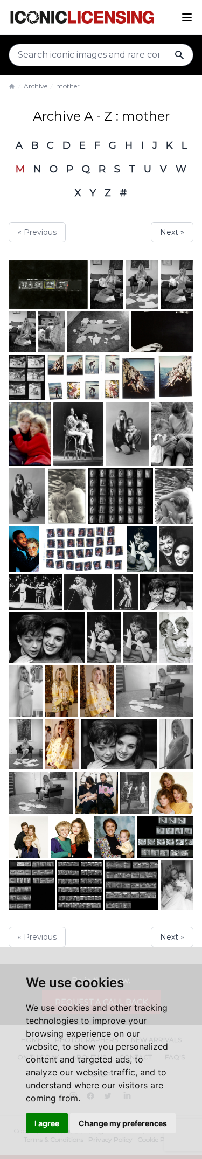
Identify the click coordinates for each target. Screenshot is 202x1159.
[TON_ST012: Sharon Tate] (176, 744)
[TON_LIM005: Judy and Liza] (176, 549)
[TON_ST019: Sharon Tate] (98, 331)
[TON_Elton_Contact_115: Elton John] (131, 885)
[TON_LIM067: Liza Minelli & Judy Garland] (78, 434)
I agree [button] (46, 1123)
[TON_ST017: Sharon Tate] (51, 331)
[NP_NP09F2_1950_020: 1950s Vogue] (64, 377)
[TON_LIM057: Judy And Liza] (88, 592)
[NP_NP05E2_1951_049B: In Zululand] (27, 377)
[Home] (12, 86)
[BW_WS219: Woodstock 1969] (174, 496)
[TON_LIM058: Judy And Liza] (126, 592)
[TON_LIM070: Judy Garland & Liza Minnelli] (47, 637)
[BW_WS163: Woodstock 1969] (172, 434)
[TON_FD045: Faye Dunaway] (177, 885)
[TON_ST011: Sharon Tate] (26, 690)
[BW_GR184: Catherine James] (120, 496)
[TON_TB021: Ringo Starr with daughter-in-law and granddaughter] (96, 793)
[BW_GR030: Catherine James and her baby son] (127, 434)
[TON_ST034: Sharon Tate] (154, 690)
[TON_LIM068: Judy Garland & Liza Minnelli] (166, 592)
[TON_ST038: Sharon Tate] (142, 284)
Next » (172, 232)
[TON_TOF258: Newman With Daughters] (172, 793)
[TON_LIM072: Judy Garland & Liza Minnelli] (140, 637)
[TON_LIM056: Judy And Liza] (35, 592)
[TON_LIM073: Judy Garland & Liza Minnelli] (104, 637)
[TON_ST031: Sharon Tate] (22, 331)
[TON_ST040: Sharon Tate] (62, 744)
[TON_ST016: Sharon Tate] (61, 690)
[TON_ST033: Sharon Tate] (41, 793)
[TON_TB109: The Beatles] (134, 793)
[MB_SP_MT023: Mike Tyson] (24, 549)
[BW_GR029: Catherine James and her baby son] (27, 496)
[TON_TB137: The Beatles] (48, 284)
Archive (35, 86)
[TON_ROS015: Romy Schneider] (176, 637)
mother (68, 86)
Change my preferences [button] (123, 1123)
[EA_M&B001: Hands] (162, 331)
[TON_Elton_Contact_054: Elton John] (32, 885)
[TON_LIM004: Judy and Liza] (142, 549)
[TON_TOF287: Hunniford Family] (28, 837)
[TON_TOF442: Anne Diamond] (114, 837)
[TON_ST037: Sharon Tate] (26, 744)
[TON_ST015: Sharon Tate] (97, 690)
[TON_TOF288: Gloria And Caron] (71, 837)
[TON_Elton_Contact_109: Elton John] (80, 885)
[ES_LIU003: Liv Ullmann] (30, 434)
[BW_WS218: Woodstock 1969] (66, 496)
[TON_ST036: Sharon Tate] (177, 284)
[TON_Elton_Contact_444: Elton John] (165, 837)
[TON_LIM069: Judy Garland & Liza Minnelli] (119, 744)
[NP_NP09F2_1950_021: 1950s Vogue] (102, 377)
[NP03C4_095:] (82, 549)
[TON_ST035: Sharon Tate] (106, 284)
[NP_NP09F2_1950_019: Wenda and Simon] (157, 377)
